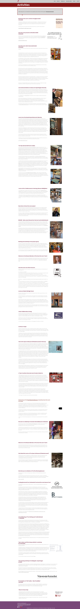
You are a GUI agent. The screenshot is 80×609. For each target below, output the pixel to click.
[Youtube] (21, 607)
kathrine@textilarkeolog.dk (23, 104)
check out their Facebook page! (23, 572)
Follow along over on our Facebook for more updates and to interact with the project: (32, 11)
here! (21, 297)
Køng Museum (27, 95)
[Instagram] (19, 607)
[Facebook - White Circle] (17, 607)
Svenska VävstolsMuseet (33, 423)
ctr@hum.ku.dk (19, 605)
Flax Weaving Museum (32, 400)
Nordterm (43, 36)
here (34, 556)
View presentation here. (22, 40)
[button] (56, 54)
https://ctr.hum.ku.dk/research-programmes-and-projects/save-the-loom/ (31, 512)
